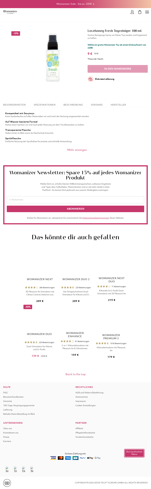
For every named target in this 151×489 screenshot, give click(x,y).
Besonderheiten (14, 105)
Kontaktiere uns (10, 433)
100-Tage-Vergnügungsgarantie (19, 406)
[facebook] (24, 468)
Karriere (7, 441)
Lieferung (7, 410)
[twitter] (15, 468)
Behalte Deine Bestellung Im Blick (19, 414)
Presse (6, 437)
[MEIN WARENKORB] (139, 12)
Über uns (7, 429)
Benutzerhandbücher (13, 397)
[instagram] (7, 468)
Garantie (7, 401)
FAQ (5, 393)
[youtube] (32, 468)
